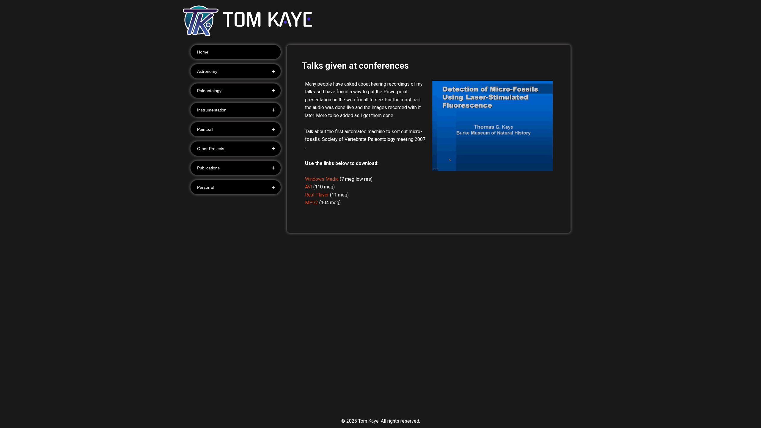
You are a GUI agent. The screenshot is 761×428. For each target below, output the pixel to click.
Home (202, 52)
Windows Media (322, 179)
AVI (308, 187)
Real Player (317, 195)
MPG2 (311, 202)
